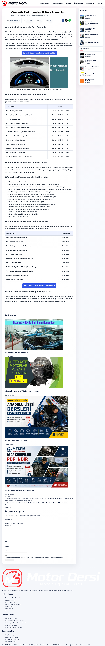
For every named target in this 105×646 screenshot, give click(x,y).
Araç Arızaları (9, 611)
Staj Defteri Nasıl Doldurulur (14, 627)
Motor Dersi (11, 645)
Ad (6, 541)
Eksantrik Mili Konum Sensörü (14, 621)
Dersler (100, 3)
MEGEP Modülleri (10, 641)
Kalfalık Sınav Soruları (12, 639)
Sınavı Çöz (65, 237)
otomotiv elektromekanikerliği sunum (20, 500)
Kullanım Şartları (70, 645)
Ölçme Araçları (78, 3)
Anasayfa (13, 15)
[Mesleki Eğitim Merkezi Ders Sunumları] (39, 467)
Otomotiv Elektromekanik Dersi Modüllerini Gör (39, 53)
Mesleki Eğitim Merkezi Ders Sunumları (19, 490)
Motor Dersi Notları (11, 625)
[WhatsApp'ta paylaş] (69, 20)
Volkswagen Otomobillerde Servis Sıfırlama (18, 623)
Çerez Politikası (80, 645)
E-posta (7, 546)
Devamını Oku (10, 356)
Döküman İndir (90, 3)
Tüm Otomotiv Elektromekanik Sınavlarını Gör (39, 285)
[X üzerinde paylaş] (66, 20)
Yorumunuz (8, 525)
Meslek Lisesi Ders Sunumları (16, 441)
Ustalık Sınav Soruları (11, 637)
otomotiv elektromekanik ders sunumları (41, 498)
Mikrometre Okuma (11, 618)
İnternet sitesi (8, 550)
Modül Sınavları (10, 635)
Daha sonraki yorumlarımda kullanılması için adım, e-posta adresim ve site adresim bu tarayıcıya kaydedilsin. (34, 557)
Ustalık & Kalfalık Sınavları (13, 604)
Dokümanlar (9, 608)
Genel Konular (21, 15)
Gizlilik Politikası (58, 645)
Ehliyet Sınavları (45, 3)
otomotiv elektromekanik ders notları (16, 498)
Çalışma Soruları (58, 3)
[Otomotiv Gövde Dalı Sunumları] (39, 334)
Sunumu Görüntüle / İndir (60, 111)
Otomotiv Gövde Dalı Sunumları (16, 352)
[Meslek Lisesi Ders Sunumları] (39, 417)
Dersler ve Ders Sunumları (13, 598)
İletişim (89, 645)
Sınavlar (68, 3)
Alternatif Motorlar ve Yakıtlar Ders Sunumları (22, 391)
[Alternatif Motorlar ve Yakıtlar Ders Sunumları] (39, 372)
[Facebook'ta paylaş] (63, 20)
